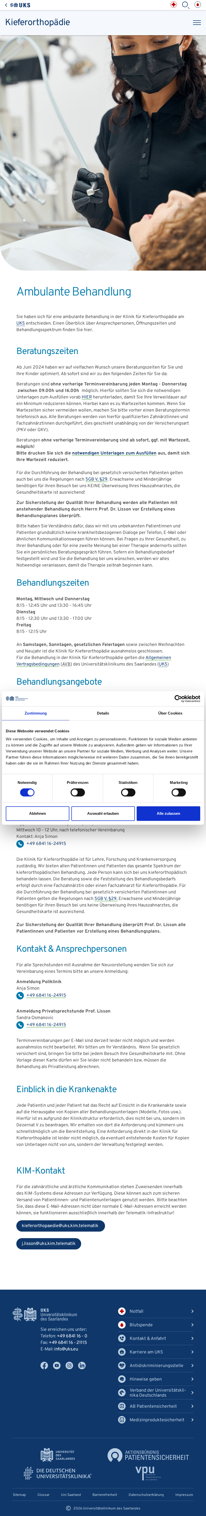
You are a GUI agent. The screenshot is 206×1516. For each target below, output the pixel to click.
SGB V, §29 (96, 479)
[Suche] (185, 5)
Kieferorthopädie (37, 22)
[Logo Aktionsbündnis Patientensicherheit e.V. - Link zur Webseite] (148, 1455)
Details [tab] (103, 713)
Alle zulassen (168, 813)
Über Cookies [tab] (170, 713)
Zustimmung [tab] (36, 713)
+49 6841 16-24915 (46, 995)
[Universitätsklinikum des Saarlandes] (17, 5)
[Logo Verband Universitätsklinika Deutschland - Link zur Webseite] (58, 1473)
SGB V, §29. (106, 899)
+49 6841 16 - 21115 (68, 1343)
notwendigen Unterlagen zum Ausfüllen (114, 453)
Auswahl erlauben (103, 813)
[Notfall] (173, 4)
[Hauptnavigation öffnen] (197, 22)
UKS (20, 323)
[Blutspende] (197, 4)
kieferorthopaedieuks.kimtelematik (57, 1227)
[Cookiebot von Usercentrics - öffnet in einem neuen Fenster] (178, 698)
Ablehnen (37, 813)
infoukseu (66, 1349)
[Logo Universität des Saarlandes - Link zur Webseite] (58, 1455)
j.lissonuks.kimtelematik (46, 1245)
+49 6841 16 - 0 (72, 1336)
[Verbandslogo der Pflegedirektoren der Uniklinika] (148, 1473)
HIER (87, 397)
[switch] (78, 792)
